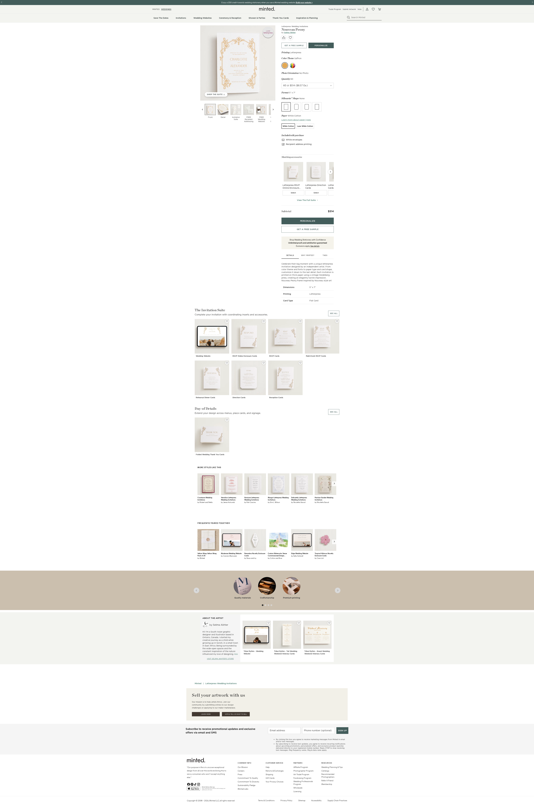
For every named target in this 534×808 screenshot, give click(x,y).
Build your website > (304, 2)
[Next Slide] (330, 172)
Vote (359, 9)
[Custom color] (292, 65)
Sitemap (301, 800)
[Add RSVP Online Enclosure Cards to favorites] (263, 321)
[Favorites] (373, 9)
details (290, 255)
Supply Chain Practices (337, 800)
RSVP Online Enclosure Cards (245, 356)
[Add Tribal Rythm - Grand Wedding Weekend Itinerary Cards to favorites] (329, 623)
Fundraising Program (302, 778)
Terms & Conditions (266, 800)
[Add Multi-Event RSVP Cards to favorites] (337, 321)
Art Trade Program (301, 774)
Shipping (269, 774)
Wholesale (297, 787)
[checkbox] (293, 193)
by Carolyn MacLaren (229, 556)
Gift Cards (270, 778)
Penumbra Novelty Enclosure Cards (254, 554)
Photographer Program (303, 770)
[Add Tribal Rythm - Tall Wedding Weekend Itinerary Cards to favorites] (299, 623)
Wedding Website (203, 356)
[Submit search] (348, 17)
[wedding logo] (267, 9)
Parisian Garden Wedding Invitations (324, 498)
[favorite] (290, 37)
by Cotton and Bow (275, 558)
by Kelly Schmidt (297, 556)
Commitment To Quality (248, 778)
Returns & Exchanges (275, 770)
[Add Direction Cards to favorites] (263, 362)
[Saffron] (284, 65)
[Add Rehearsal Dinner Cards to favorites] (227, 362)
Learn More (206, 714)
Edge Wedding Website (299, 553)
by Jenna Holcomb (228, 502)
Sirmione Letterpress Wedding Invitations (251, 498)
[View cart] (379, 9)
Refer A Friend (327, 780)
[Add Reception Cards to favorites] (300, 362)
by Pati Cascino (250, 502)
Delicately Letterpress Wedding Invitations (299, 498)
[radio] (286, 106)
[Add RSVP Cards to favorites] (300, 321)
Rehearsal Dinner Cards (205, 397)
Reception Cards (276, 397)
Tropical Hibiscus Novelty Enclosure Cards (324, 554)
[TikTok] (195, 784)
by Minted (201, 558)
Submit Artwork (349, 9)
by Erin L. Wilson (274, 502)
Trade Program (334, 9)
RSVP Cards (274, 356)
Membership (326, 784)
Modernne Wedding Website (231, 553)
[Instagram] (198, 784)
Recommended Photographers (327, 775)
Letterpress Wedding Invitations (294, 26)
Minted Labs (243, 789)
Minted (198, 683)
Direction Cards (239, 397)
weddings (166, 9)
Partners (297, 763)
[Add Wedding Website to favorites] (227, 321)
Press (240, 774)
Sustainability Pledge (246, 785)
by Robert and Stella (204, 502)
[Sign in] (367, 9)
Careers (241, 770)
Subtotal (286, 211)
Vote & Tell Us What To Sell (236, 714)
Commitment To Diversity (248, 781)
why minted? (307, 255)
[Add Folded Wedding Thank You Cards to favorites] (227, 419)
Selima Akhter (290, 32)
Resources (326, 763)
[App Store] (193, 789)
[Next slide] (273, 109)
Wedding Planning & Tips (332, 767)
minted (156, 9)
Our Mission (243, 767)
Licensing (297, 791)
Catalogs (325, 770)
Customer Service (274, 763)
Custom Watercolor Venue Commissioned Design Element (277, 554)
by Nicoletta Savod (298, 502)
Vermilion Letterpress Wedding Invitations (228, 498)
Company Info (244, 763)
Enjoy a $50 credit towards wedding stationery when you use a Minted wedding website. (258, 2)
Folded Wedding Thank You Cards (210, 454)
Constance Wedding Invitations (204, 498)
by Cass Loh (319, 558)
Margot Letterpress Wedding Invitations (278, 498)
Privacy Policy (286, 800)
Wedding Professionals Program (303, 782)
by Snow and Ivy (250, 558)
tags (325, 255)
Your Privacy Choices (274, 781)
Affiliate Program (300, 767)
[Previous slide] (202, 109)
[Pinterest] (192, 784)
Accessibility (316, 800)
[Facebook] (188, 784)
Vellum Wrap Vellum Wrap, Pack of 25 (207, 554)
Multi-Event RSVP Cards (316, 356)
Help (268, 767)
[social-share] (283, 37)
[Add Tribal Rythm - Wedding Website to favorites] (268, 623)
